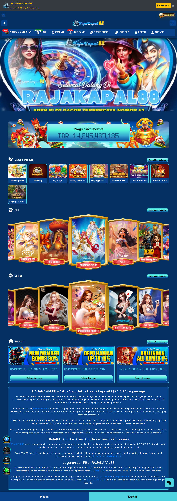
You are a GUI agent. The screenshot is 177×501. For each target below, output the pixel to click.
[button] (173, 82)
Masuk (44, 496)
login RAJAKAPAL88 (96, 479)
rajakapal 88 (105, 476)
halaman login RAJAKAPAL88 (107, 456)
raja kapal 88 (122, 476)
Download (163, 5)
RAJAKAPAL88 (40, 408)
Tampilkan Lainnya (157, 160)
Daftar (132, 496)
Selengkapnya (34, 378)
